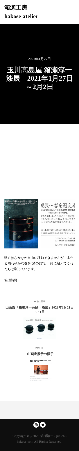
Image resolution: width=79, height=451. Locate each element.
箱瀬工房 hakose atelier (21, 11)
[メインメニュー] (71, 12)
